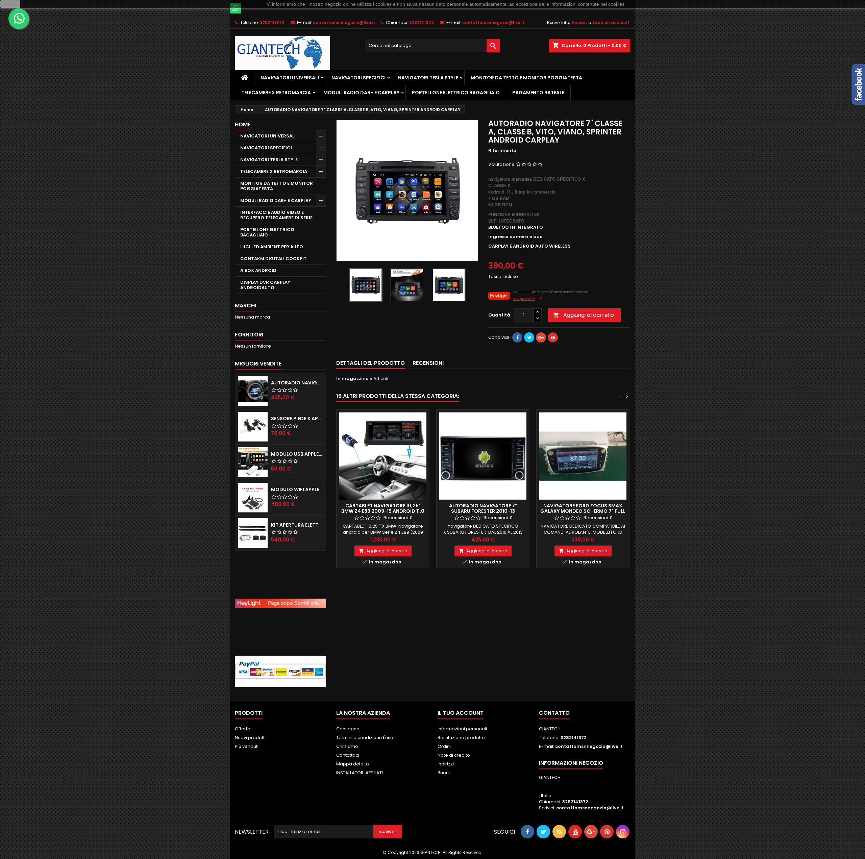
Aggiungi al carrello (583, 315)
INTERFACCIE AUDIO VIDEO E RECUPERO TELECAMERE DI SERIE (276, 215)
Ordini (444, 746)
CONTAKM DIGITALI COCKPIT (273, 258)
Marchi (245, 305)
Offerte (242, 729)
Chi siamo (347, 746)
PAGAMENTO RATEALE (538, 92)
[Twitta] (529, 337)
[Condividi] (517, 337)
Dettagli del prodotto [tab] (370, 363)
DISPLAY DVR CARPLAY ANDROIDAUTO (265, 285)
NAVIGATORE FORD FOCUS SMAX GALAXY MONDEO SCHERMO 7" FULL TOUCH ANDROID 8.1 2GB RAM (582, 511)
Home (242, 124)
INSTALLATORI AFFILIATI (359, 772)
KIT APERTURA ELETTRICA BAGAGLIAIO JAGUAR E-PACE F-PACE (297, 525)
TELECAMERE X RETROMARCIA (276, 92)
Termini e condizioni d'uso (364, 737)
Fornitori (249, 334)
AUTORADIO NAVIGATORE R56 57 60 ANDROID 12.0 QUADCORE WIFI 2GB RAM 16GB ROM (297, 382)
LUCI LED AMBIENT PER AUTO (271, 247)
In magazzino (352, 379)
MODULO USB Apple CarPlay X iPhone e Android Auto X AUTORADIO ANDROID (297, 454)
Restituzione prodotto (461, 737)
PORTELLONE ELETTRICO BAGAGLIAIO (456, 92)
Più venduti (246, 746)
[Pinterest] (553, 337)
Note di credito (454, 755)
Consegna (348, 729)
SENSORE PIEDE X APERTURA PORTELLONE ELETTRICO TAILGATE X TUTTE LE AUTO (297, 418)
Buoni (444, 772)
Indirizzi (446, 764)
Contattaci (347, 755)
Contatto (554, 713)
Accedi (579, 22)
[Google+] (541, 337)
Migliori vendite (258, 364)
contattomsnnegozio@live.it (344, 22)
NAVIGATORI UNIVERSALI (290, 77)
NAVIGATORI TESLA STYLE (428, 77)
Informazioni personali (462, 729)
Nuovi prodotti (250, 737)
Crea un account (611, 22)
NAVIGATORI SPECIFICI (358, 77)
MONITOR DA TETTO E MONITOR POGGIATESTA (526, 77)
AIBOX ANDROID (258, 270)
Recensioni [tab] (428, 363)
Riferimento (502, 151)
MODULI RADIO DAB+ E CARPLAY (361, 92)
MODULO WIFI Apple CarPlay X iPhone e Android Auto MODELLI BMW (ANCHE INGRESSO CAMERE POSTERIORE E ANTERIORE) (297, 489)
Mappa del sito (352, 764)
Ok (10, 4)
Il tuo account (461, 713)
